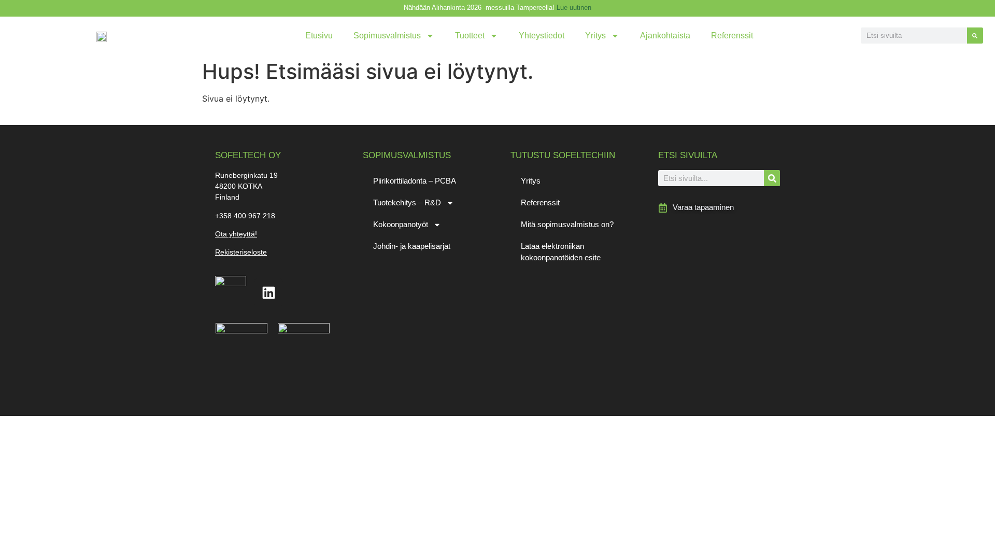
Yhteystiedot (541, 35)
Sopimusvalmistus (387, 35)
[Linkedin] (268, 292)
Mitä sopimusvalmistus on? (567, 224)
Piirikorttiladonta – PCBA (414, 180)
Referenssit (732, 35)
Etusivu (319, 35)
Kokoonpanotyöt (400, 224)
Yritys (595, 35)
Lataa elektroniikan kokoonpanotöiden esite (561, 252)
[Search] (975, 35)
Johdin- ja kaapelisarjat (411, 246)
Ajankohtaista (665, 35)
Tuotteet (470, 35)
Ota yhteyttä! (236, 234)
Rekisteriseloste (241, 252)
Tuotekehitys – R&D (407, 202)
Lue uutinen (574, 7)
